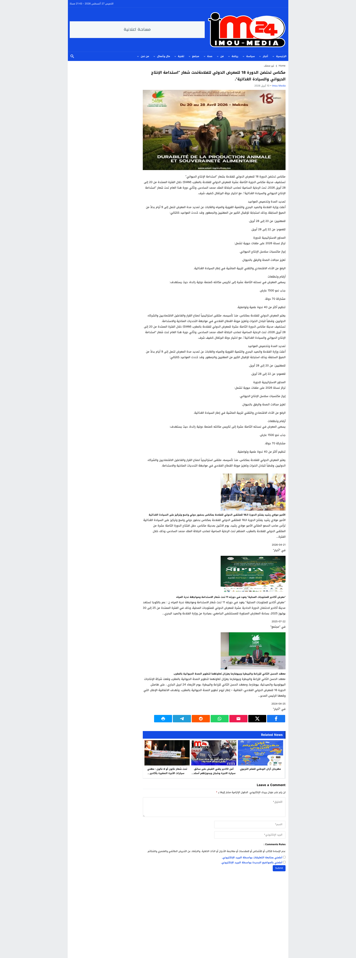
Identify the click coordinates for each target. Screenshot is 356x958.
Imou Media (279, 85)
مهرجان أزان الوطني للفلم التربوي (260, 769)
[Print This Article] (163, 718)
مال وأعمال (163, 56)
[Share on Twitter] (257, 718)
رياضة (235, 56)
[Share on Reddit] (201, 718)
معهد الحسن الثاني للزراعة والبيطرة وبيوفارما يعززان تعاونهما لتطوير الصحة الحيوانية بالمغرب (230, 673)
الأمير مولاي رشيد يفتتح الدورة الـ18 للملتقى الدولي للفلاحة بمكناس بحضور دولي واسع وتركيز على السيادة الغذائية (217, 514)
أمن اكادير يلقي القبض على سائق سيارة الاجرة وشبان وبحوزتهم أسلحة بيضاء (213, 773)
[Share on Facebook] (276, 718)
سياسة (250, 56)
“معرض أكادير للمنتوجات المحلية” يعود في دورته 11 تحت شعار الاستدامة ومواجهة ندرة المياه (231, 597)
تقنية (181, 56)
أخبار (265, 56)
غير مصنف (269, 65)
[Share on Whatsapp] (220, 718)
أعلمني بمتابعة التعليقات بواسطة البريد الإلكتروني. (252, 857)
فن (222, 56)
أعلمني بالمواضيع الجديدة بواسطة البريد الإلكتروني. (251, 862)
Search (72, 56)
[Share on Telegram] (182, 718)
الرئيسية (281, 56)
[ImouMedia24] (246, 29)
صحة (209, 56)
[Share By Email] (238, 718)
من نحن (145, 56)
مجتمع (195, 56)
